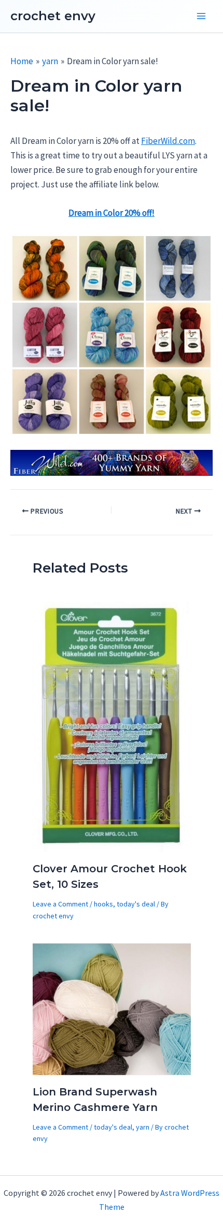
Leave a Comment (60, 904)
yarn (142, 1127)
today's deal (136, 904)
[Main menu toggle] (201, 16)
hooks (103, 904)
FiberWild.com (168, 141)
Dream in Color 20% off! (111, 212)
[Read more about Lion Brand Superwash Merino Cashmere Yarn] (112, 1008)
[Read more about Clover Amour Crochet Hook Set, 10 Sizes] (112, 725)
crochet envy (52, 15)
